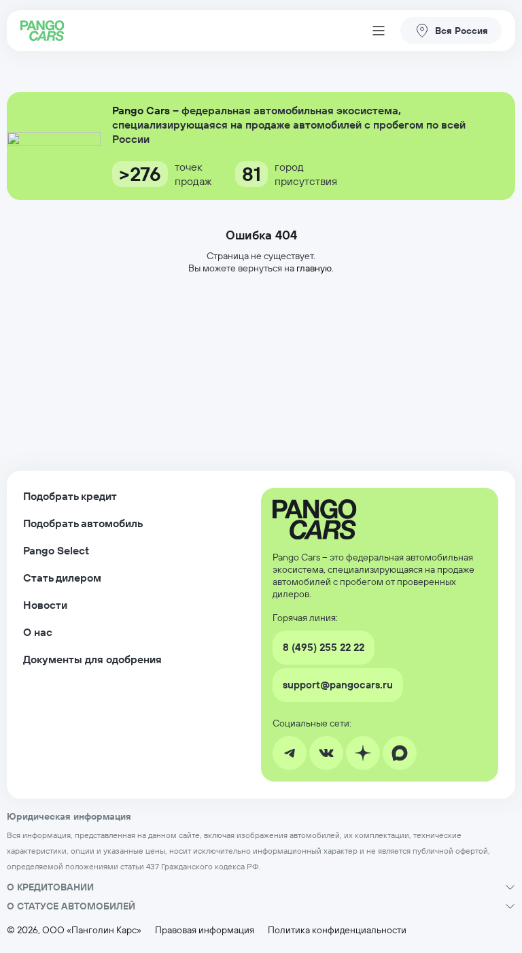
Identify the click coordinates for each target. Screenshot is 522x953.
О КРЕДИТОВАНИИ (50, 887)
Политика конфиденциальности (337, 930)
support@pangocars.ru (338, 684)
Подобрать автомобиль (83, 523)
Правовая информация (204, 930)
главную (314, 268)
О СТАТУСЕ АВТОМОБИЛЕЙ (71, 906)
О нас (37, 632)
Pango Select (56, 550)
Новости (45, 605)
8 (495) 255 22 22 (323, 647)
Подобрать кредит (70, 496)
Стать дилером (62, 577)
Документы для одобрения (92, 659)
